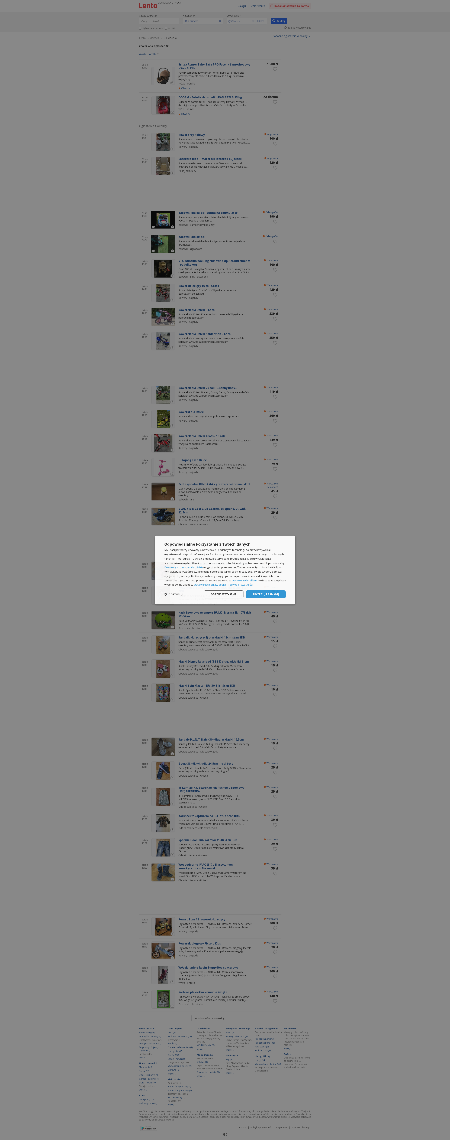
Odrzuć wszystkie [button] (223, 594)
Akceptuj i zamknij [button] (266, 594)
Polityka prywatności (240, 584)
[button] (173, 594)
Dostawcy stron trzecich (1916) (183, 567)
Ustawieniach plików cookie (210, 584)
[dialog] (225, 570)
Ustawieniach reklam (244, 580)
